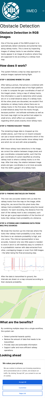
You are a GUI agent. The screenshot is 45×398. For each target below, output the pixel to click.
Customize (22, 388)
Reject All (22, 393)
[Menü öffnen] (43, 11)
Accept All (22, 382)
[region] (22, 379)
